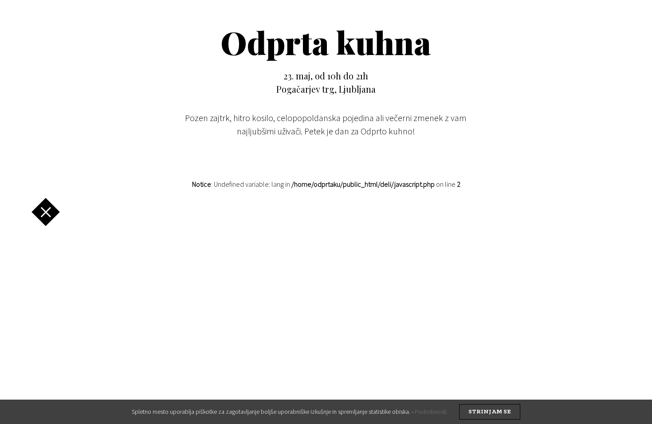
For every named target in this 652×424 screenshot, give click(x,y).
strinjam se (489, 411)
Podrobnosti (431, 412)
